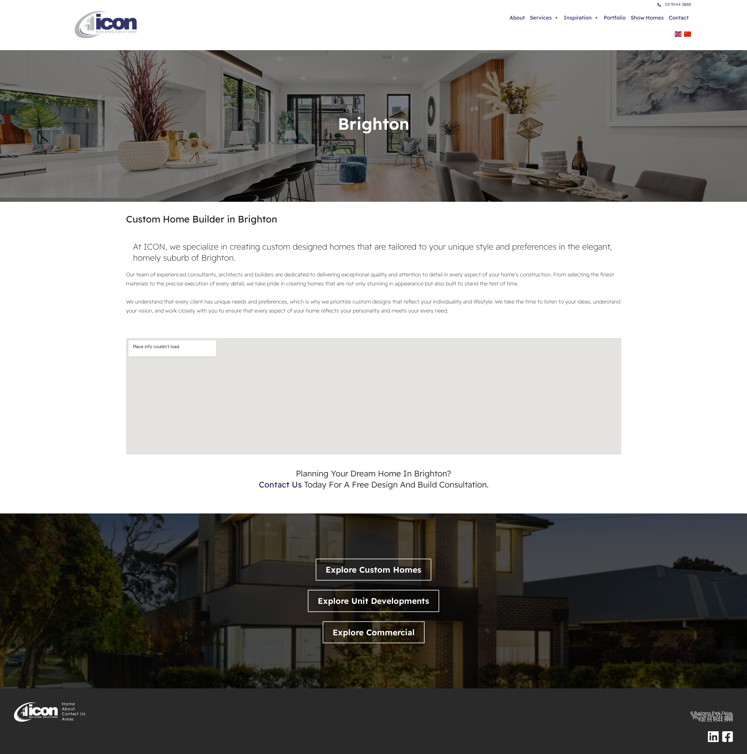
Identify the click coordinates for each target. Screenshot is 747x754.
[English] (678, 35)
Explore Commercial (374, 632)
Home (68, 703)
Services (541, 17)
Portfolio (615, 17)
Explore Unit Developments (373, 601)
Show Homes (647, 17)
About (517, 17)
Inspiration (578, 17)
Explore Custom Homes (373, 569)
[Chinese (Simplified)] (687, 35)
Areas (68, 719)
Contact (679, 17)
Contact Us (74, 713)
